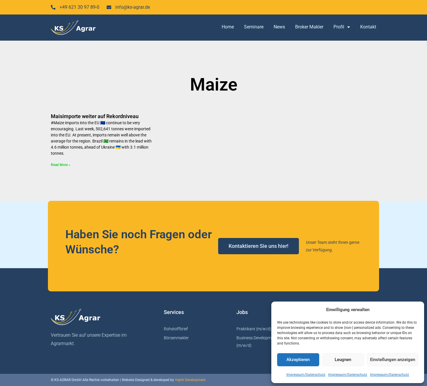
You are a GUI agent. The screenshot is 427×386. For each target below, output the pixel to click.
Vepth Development (190, 380)
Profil (338, 27)
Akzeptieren (298, 359)
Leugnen (343, 359)
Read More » (60, 165)
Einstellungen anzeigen (392, 359)
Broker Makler (309, 27)
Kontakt (368, 27)
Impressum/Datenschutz (305, 375)
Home (228, 27)
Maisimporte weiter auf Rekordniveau (95, 116)
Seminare (253, 27)
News (279, 27)
